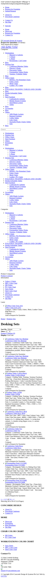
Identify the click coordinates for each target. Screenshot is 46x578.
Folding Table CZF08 (12, 394)
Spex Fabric (9, 289)
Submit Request (10, 11)
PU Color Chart (10, 287)
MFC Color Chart (11, 283)
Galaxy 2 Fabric (10, 281)
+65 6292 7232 (9, 46)
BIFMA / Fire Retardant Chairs (19, 80)
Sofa (11, 124)
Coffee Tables (14, 118)
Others (7, 112)
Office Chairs (9, 78)
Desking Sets (9, 64)
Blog (6, 62)
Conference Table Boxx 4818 (15, 413)
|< (1, 499)
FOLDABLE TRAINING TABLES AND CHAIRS (23, 89)
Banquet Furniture (15, 116)
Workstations (9, 53)
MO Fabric (9, 285)
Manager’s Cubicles (16, 55)
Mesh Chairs (13, 83)
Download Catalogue (12, 17)
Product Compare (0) (8, 333)
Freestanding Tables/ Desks (18, 72)
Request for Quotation (12, 9)
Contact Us (9, 20)
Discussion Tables (15, 70)
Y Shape (12, 57)
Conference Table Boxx (13, 448)
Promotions (9, 143)
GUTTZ (4, 576)
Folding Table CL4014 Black (15, 375)
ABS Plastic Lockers (16, 114)
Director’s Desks (15, 68)
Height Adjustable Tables (13, 93)
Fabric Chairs (14, 82)
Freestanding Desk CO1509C (15, 465)
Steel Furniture (10, 97)
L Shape (12, 59)
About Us (8, 15)
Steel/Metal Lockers (16, 103)
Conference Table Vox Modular (16, 341)
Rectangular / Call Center (18, 61)
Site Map (8, 22)
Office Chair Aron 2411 (13, 308)
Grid (11, 335)
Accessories (9, 108)
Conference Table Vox (12, 431)
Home (7, 7)
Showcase (8, 31)
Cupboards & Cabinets (17, 99)
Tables (11, 105)
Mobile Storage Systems (17, 101)
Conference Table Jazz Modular (16, 358)
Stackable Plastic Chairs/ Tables (20, 122)
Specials (8, 26)
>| (13, 499)
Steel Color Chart (11, 291)
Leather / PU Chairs (16, 85)
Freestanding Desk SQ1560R (15, 482)
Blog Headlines (10, 525)
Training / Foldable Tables (18, 74)
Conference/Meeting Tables (18, 66)
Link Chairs (13, 120)
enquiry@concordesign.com (10, 571)
